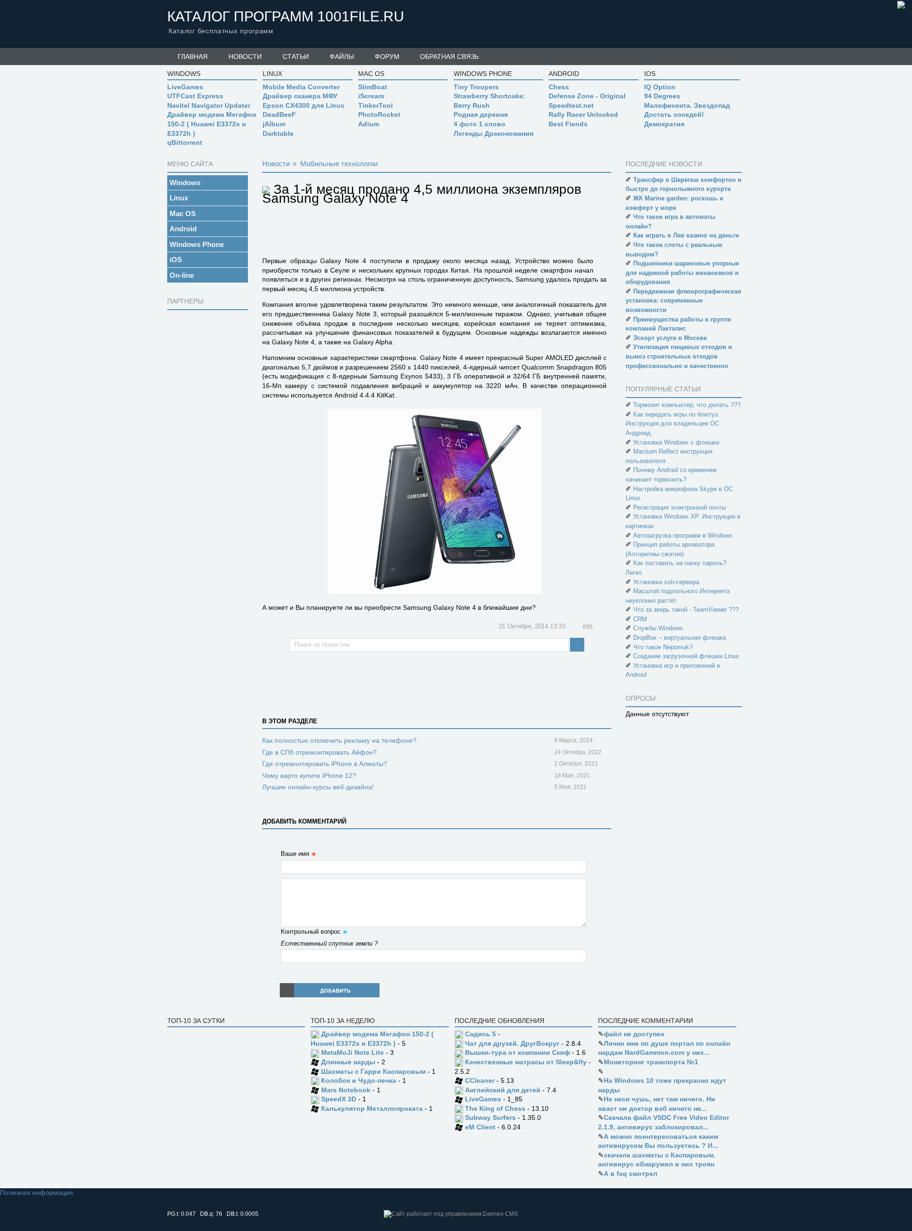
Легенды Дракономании (494, 133)
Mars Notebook (345, 1090)
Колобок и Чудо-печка (358, 1080)
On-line (182, 275)
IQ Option (659, 87)
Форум (387, 56)
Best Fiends (568, 124)
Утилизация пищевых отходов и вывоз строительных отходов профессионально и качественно (679, 356)
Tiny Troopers (476, 87)
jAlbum (274, 124)
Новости (245, 56)
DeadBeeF (279, 114)
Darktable (278, 133)
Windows (185, 183)
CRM (640, 619)
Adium (368, 124)
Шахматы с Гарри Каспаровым (373, 1071)
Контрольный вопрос (311, 931)
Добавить (335, 991)
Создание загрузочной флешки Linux (686, 656)
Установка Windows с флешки (676, 442)
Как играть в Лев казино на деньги (686, 235)
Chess (559, 87)
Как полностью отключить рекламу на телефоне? (339, 740)
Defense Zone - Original (587, 96)
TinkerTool (375, 105)
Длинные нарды (348, 1062)
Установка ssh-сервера (666, 582)
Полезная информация (36, 1192)
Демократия (664, 124)
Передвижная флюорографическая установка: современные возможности (683, 300)
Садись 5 (480, 1034)
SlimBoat (372, 87)
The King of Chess (495, 1108)
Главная (193, 56)
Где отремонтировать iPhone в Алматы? (324, 763)
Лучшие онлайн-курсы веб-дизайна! (318, 787)
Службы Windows (658, 628)
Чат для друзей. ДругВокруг (512, 1043)
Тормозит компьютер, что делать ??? (687, 404)
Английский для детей (503, 1090)
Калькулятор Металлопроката (372, 1108)
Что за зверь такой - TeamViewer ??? (686, 609)
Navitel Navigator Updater (208, 105)
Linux (179, 198)
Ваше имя (295, 853)
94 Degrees (662, 96)
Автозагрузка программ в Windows (682, 535)
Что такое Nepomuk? (663, 647)
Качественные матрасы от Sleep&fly (526, 1062)
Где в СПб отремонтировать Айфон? (319, 752)
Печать (603, 627)
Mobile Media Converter (301, 87)
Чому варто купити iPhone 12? (309, 775)
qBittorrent (184, 142)
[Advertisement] (205, 454)
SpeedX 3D (338, 1099)
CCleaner (479, 1080)
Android (183, 229)
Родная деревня (481, 114)
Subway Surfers (490, 1117)
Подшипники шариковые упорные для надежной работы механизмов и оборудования (682, 272)
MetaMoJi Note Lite (352, 1052)
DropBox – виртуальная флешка (679, 637)
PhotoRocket (379, 114)
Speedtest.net (571, 105)
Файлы (342, 56)
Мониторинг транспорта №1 (651, 1062)
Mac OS (183, 213)
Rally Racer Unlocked (583, 114)
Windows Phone (197, 244)
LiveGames (185, 87)
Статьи (296, 56)
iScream (371, 96)
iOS (176, 260)
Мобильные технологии (339, 164)
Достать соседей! (674, 114)
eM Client (480, 1127)
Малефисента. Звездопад (687, 105)
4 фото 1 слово (479, 124)
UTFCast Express (195, 96)
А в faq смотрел (630, 1173)
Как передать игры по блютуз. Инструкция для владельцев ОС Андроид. (673, 423)
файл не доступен (634, 1034)
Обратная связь (449, 56)
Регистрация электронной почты (679, 507)
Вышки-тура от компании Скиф (517, 1052)
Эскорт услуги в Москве (670, 337)
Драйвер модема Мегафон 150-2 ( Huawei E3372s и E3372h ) (211, 124)
